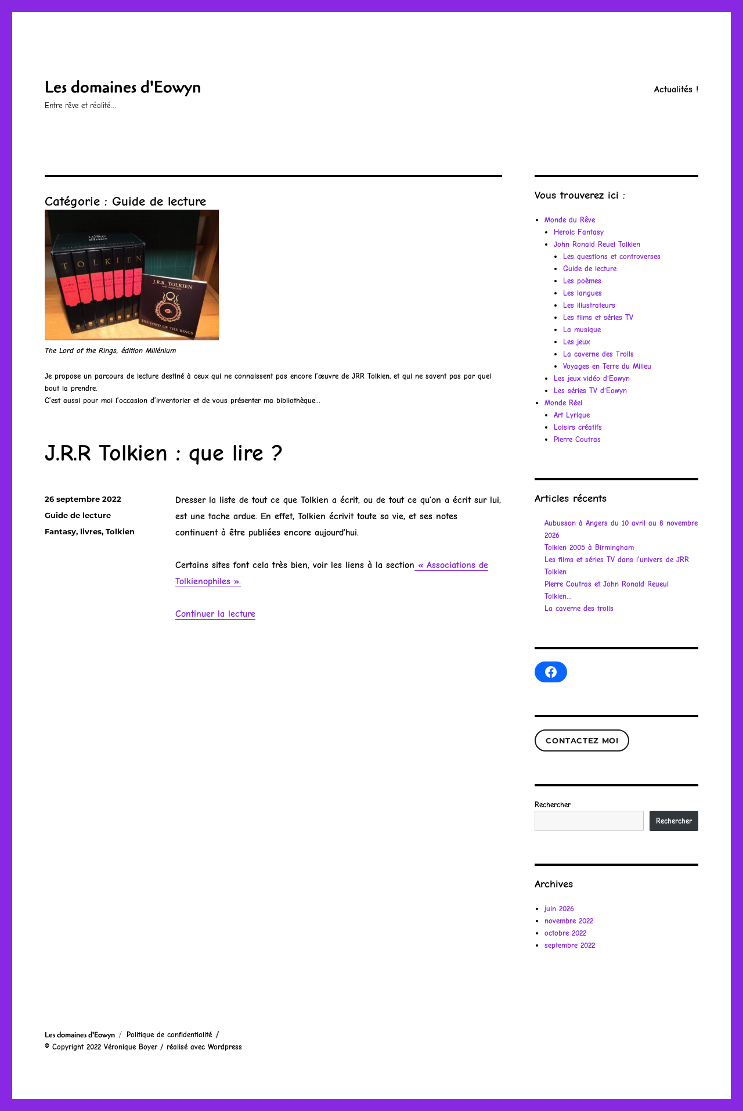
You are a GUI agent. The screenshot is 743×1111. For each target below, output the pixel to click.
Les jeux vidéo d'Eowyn (592, 378)
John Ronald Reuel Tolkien (597, 244)
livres (91, 531)
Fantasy (60, 531)
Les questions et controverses (612, 256)
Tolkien (120, 531)
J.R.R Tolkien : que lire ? (164, 453)
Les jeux (576, 341)
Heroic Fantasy (579, 232)
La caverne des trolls (579, 608)
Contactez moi (582, 740)
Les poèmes (582, 280)
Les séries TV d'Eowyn (590, 390)
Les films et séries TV (598, 317)
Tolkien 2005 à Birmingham (589, 547)
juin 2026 (559, 908)
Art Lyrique (572, 415)
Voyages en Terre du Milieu (607, 366)
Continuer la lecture (215, 614)
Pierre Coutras (577, 439)
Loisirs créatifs (578, 427)
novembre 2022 (568, 920)
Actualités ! (676, 89)
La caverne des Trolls (598, 354)
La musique (582, 329)
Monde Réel (563, 402)
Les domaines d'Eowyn (123, 87)
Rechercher (553, 804)
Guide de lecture (78, 515)
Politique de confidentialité (169, 1034)
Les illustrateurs (589, 305)
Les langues (582, 293)
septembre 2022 (569, 945)
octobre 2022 (565, 933)
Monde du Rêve (569, 219)
